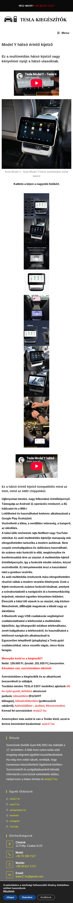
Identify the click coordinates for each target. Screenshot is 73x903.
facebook (14, 815)
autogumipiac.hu (18, 810)
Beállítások (46, 897)
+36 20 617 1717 (44, 5)
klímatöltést (20, 696)
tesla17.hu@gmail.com (29, 876)
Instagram (15, 821)
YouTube (14, 826)
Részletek (8, 891)
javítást (39, 705)
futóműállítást (24, 705)
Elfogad (10, 897)
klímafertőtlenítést (26, 701)
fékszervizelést (55, 705)
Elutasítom (27, 897)
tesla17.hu (40, 710)
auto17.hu (48, 723)
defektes (26, 691)
